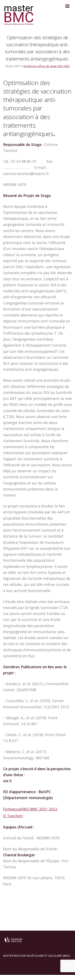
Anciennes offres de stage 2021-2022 (47, 66)
